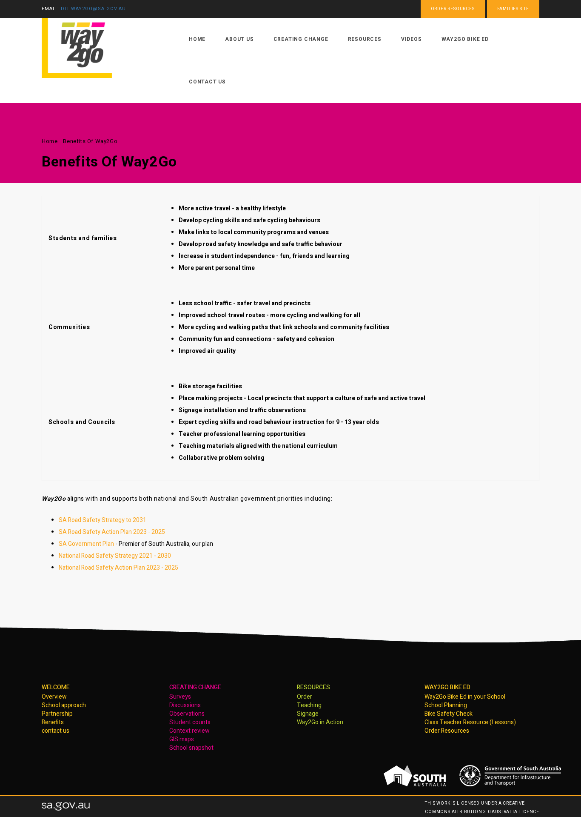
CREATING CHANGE (195, 687)
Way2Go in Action (320, 722)
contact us (207, 82)
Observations (187, 713)
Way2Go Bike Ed (465, 39)
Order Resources (446, 730)
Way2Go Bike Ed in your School (464, 696)
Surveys (180, 696)
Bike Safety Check (448, 713)
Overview (54, 696)
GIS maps (181, 739)
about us (239, 39)
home (197, 39)
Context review (189, 730)
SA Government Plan (86, 543)
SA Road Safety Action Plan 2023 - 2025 (112, 531)
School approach (64, 705)
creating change (300, 39)
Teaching (309, 705)
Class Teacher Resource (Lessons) (470, 722)
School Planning (445, 705)
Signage (308, 713)
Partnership (57, 713)
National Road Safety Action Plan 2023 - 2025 (118, 567)
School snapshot (191, 747)
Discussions (185, 705)
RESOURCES (313, 687)
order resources (453, 9)
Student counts (190, 722)
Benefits (53, 722)
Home (49, 141)
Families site (513, 9)
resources (365, 39)
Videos (411, 39)
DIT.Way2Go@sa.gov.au (93, 8)
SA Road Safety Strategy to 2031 (102, 520)
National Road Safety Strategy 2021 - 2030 (115, 555)
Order (304, 696)
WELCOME (56, 687)
